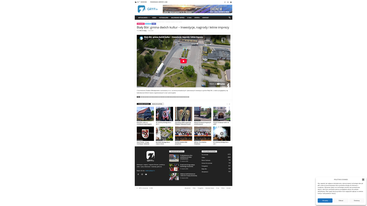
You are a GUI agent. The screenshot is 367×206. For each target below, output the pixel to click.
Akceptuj (325, 200)
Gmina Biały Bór (151, 97)
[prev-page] (227, 104)
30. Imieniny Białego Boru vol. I (220, 143)
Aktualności (143, 18)
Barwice (177, 140)
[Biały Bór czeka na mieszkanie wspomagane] (145, 114)
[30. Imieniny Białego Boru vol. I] (221, 134)
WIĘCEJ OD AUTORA (157, 104)
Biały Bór (147, 22)
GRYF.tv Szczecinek (143, 188)
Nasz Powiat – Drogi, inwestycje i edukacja (143, 143)
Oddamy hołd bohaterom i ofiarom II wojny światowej (188, 174)
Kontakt (205, 18)
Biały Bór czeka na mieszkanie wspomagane (144, 123)
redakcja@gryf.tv (150, 170)
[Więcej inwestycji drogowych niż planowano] (202, 114)
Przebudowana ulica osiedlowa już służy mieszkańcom (186, 157)
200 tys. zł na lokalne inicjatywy (200, 143)
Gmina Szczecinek (207, 163)
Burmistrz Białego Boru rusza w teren (163, 143)
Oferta (197, 18)
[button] (363, 180)
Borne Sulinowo (206, 160)
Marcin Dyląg (143, 30)
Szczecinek (158, 140)
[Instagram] (228, 2)
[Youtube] (231, 2)
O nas (189, 18)
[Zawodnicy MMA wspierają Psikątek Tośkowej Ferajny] (183, 114)
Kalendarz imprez (177, 18)
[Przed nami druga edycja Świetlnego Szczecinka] (174, 167)
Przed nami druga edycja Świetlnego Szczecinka (187, 165)
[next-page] (229, 104)
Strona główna (140, 22)
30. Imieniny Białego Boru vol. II (163, 123)
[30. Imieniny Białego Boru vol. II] (164, 114)
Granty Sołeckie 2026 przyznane (181, 143)
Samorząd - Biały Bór (168, 97)
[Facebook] (225, 2)
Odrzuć (341, 200)
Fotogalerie (163, 18)
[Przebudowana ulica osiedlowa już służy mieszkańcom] (174, 158)
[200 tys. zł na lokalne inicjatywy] (202, 134)
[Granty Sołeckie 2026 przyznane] (183, 134)
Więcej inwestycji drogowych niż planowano (202, 123)
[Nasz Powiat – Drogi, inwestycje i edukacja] (145, 134)
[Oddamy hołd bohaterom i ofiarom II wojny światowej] (174, 176)
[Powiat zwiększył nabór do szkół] (221, 114)
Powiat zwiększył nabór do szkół (221, 123)
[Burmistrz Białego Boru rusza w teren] (164, 134)
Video (154, 18)
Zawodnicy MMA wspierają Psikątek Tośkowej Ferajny (183, 123)
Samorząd (159, 97)
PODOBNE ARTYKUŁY (143, 104)
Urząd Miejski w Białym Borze (181, 97)
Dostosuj (356, 200)
